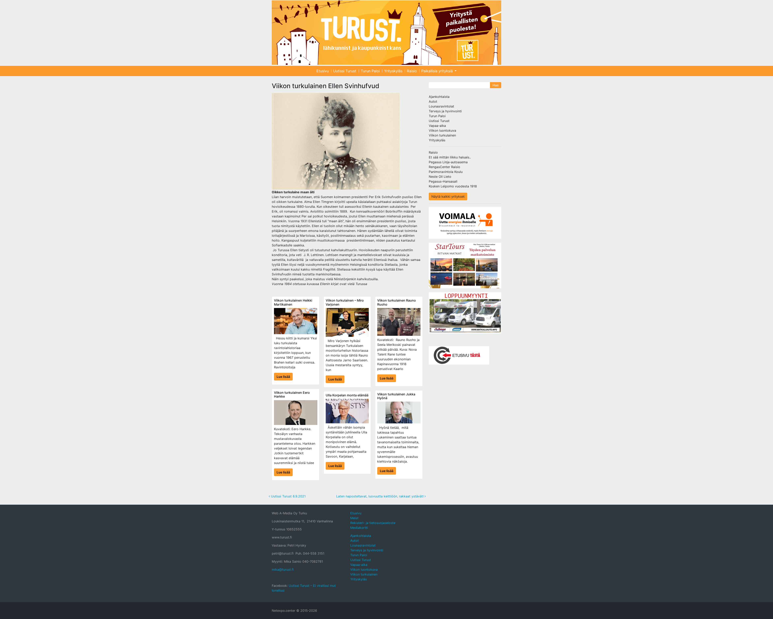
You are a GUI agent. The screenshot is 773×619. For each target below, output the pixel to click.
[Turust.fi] (386, 32)
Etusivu (322, 71)
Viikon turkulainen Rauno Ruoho (396, 302)
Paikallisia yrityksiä (437, 71)
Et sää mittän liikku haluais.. (450, 157)
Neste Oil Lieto (440, 177)
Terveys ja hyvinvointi (445, 111)
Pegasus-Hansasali (443, 181)
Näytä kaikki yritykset (448, 196)
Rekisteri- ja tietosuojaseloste (372, 523)
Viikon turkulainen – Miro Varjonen (345, 302)
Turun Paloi (370, 71)
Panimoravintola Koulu (446, 172)
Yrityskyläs (393, 71)
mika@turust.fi (283, 569)
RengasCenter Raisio (444, 167)
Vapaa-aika (437, 126)
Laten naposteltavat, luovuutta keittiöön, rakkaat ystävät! (380, 496)
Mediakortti (359, 528)
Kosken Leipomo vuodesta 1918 (453, 186)
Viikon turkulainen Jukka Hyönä (396, 396)
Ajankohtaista (439, 97)
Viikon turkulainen (442, 135)
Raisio (412, 71)
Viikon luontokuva (442, 130)
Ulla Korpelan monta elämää (347, 395)
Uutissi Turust (344, 71)
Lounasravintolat (441, 106)
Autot (433, 101)
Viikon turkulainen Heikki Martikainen (293, 302)
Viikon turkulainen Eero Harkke (292, 394)
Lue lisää (283, 377)
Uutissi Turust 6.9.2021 (288, 496)
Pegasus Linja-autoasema (448, 162)
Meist (354, 518)
